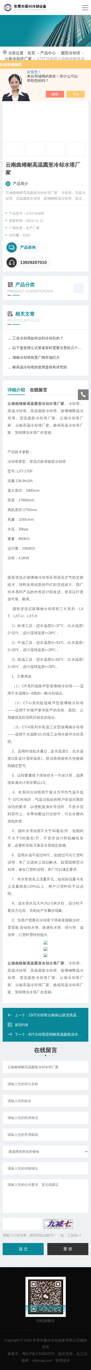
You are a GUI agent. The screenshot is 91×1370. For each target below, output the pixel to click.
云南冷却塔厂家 (18, 59)
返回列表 (21, 1025)
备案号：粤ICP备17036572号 (31, 1354)
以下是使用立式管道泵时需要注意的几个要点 (47, 348)
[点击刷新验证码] (58, 1224)
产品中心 (48, 53)
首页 (31, 53)
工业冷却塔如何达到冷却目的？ (37, 338)
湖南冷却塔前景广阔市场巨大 (36, 357)
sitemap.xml (42, 1360)
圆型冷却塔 (70, 53)
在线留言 (38, 389)
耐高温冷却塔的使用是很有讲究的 (39, 367)
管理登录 (62, 1360)
